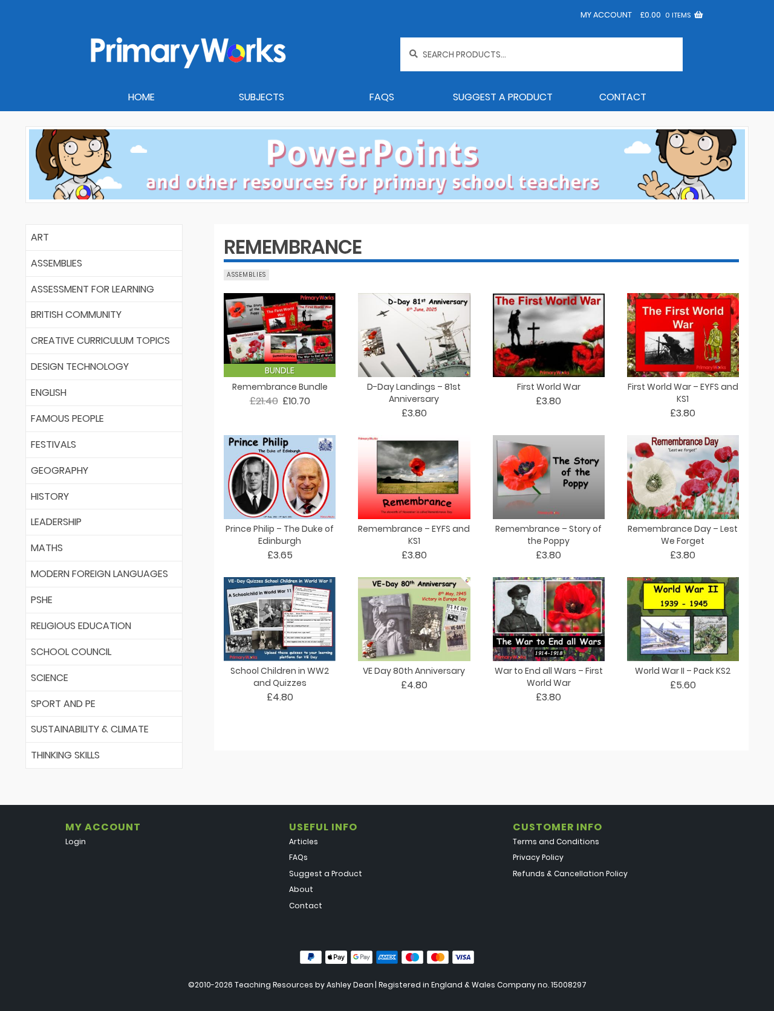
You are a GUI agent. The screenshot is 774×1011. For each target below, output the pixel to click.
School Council (71, 652)
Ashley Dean (350, 985)
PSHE (42, 600)
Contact (622, 97)
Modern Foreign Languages (99, 574)
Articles (303, 841)
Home (141, 97)
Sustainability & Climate (90, 729)
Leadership (56, 522)
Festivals (53, 444)
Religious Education (81, 626)
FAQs (381, 97)
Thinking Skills (65, 755)
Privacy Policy (538, 857)
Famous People (67, 418)
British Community (76, 314)
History (50, 496)
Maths (47, 548)
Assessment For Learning (92, 289)
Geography (59, 470)
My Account (606, 15)
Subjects (261, 97)
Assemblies (56, 263)
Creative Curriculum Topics (100, 340)
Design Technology (80, 366)
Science (49, 678)
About (301, 889)
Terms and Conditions (556, 841)
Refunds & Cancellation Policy (570, 873)
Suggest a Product (503, 97)
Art (40, 237)
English (49, 392)
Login (75, 841)
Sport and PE (63, 704)
